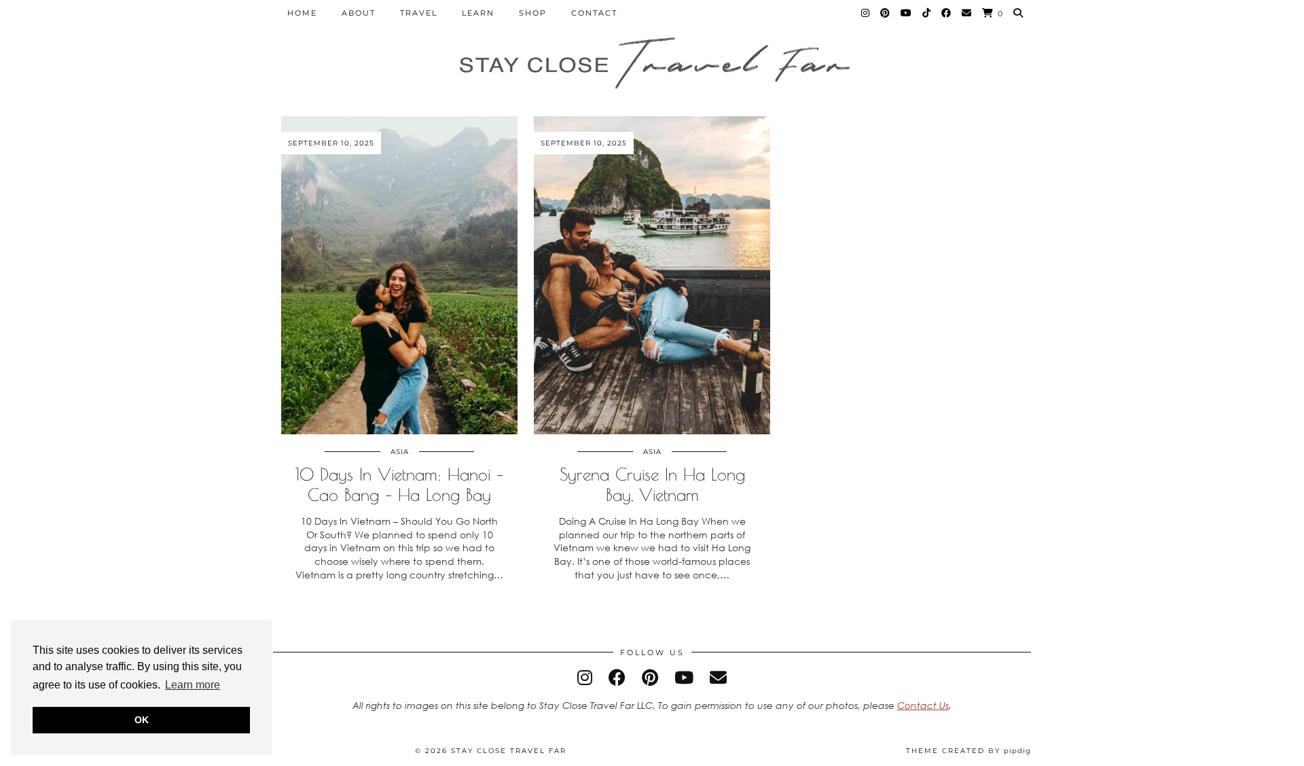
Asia (400, 451)
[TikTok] (927, 13)
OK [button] (141, 719)
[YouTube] (907, 13)
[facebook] (617, 677)
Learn (478, 13)
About (359, 13)
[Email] (967, 13)
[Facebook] (946, 13)
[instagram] (584, 677)
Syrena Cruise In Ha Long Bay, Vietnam (652, 484)
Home (302, 13)
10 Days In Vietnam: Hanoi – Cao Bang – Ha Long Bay (399, 484)
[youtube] (683, 677)
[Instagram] (866, 13)
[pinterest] (650, 677)
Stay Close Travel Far (508, 750)
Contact (594, 13)
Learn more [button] (192, 685)
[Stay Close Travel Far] (652, 65)
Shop (533, 13)
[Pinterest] (885, 13)
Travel (418, 13)
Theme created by (968, 750)
